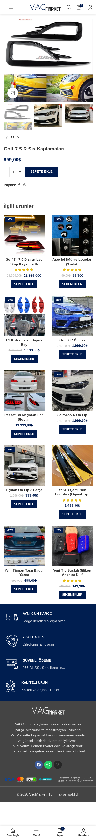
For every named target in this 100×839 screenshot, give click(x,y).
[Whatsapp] (48, 765)
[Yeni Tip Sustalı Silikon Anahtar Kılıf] (72, 546)
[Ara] (69, 7)
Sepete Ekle (41, 171)
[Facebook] (39, 765)
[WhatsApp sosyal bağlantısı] (25, 185)
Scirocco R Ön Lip (72, 415)
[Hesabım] (90, 7)
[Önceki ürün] (6, 138)
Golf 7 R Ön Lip (72, 340)
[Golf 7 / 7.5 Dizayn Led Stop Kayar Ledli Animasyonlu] (24, 235)
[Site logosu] (45, 7)
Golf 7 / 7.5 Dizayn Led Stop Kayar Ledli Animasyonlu (24, 264)
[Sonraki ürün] (18, 138)
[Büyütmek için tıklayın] (12, 93)
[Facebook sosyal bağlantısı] (19, 185)
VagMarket (37, 794)
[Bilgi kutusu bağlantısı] (48, 617)
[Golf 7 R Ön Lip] (72, 316)
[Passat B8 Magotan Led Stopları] (24, 390)
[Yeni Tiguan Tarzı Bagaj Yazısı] (24, 546)
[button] (24, 284)
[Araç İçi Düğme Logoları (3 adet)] (72, 235)
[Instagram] (58, 765)
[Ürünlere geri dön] (12, 138)
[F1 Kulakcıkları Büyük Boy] (24, 316)
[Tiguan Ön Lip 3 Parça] (24, 465)
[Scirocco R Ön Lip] (72, 390)
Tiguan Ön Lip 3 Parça (24, 490)
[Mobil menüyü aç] (11, 7)
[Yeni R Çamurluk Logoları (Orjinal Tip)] (72, 465)
